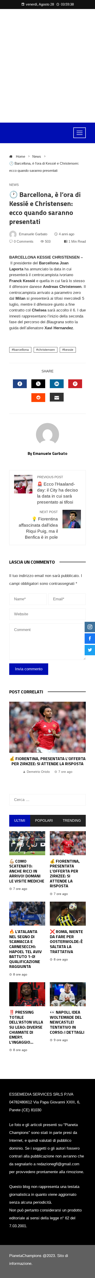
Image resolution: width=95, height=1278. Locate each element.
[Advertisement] (47, 65)
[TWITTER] (38, 383)
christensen (46, 349)
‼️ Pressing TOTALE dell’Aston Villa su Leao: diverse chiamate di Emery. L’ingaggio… (26, 1027)
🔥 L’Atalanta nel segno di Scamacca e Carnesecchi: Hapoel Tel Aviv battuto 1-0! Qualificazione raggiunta (25, 949)
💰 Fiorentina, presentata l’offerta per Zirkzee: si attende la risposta (47, 761)
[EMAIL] (57, 397)
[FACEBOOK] (20, 383)
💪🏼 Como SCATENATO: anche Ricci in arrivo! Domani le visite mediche (26, 871)
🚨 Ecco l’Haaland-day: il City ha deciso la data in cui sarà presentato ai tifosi (57, 490)
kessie (68, 349)
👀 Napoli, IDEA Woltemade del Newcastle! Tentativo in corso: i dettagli (67, 1022)
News (14, 185)
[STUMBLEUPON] (38, 397)
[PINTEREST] (75, 383)
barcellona (21, 349)
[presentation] (13, 743)
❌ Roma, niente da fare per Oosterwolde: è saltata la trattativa (66, 941)
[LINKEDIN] (57, 383)
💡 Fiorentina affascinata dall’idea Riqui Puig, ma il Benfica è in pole (38, 525)
